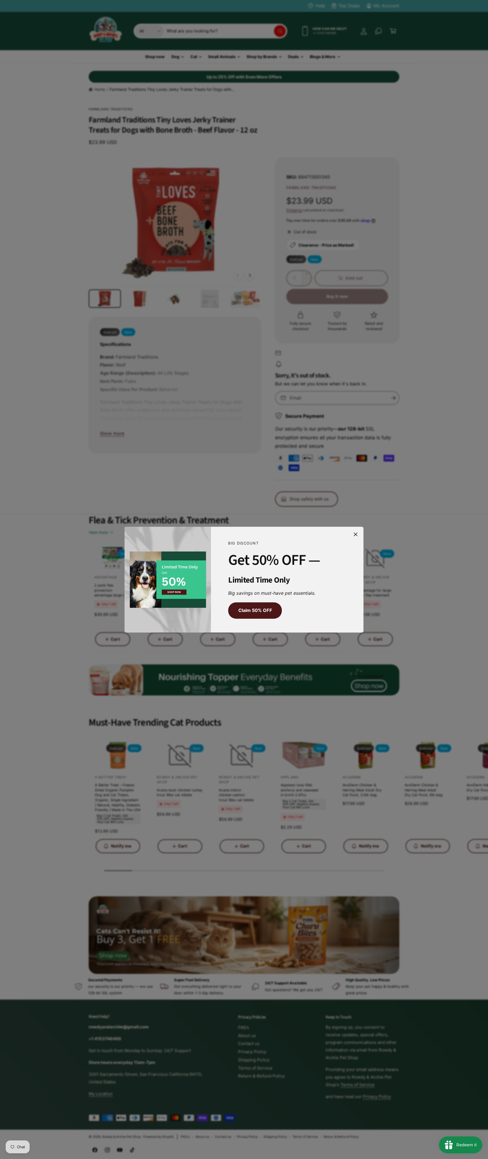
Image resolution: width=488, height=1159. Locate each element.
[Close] (355, 534)
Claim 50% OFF (255, 610)
